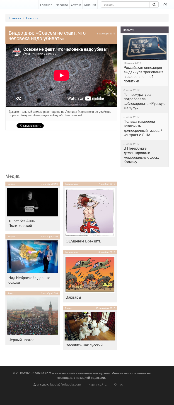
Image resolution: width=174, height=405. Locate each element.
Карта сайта (97, 384)
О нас (118, 384)
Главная (46, 4)
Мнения (90, 4)
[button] (165, 4)
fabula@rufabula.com (65, 384)
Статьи (76, 4)
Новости (62, 4)
